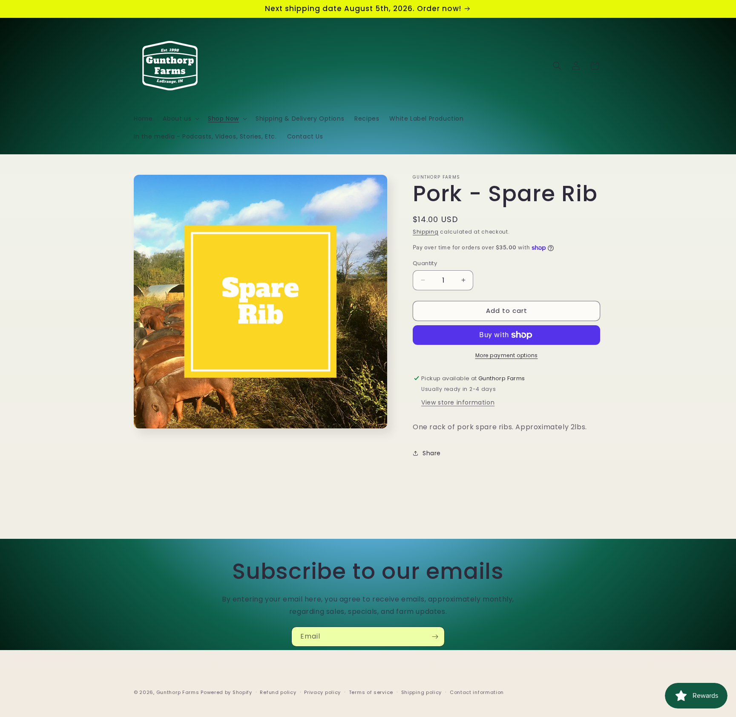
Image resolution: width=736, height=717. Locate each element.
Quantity (425, 263)
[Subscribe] (435, 637)
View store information (457, 402)
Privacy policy (322, 692)
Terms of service (371, 692)
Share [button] (432, 453)
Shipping (426, 231)
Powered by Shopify (226, 692)
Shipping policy (421, 692)
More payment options (506, 355)
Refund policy (278, 692)
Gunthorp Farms (177, 692)
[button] (180, 118)
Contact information (477, 692)
